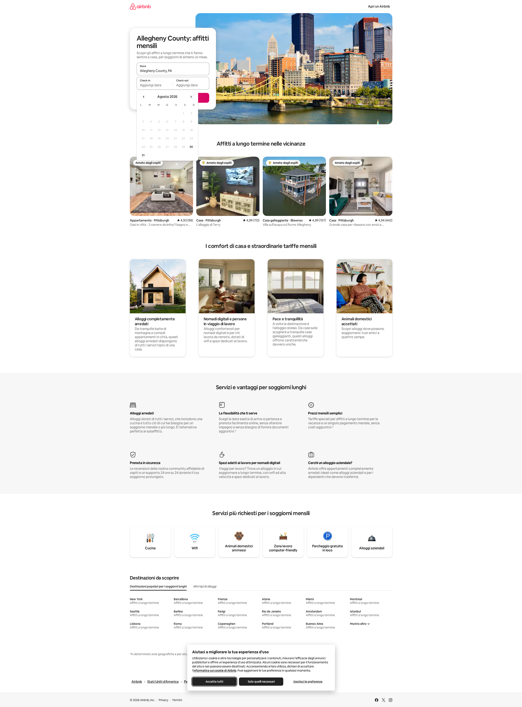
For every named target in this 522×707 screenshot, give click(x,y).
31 (143, 155)
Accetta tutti (214, 681)
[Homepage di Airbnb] (140, 6)
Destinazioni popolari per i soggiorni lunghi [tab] (158, 586)
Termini (177, 700)
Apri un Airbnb (379, 6)
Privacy (163, 700)
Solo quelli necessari (261, 681)
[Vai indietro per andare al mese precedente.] (144, 97)
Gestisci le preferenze (307, 681)
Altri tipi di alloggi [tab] (204, 586)
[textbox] (155, 85)
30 (191, 147)
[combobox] (173, 70)
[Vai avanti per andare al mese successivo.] (191, 97)
